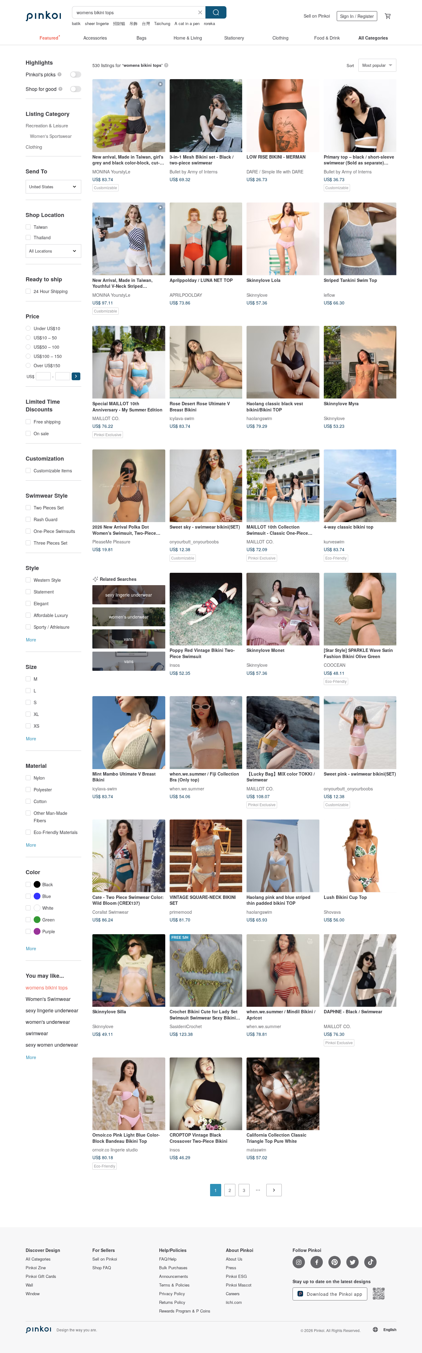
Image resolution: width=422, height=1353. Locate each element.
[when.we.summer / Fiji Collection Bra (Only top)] (206, 732)
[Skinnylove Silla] (128, 970)
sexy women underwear (52, 1044)
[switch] (53, 74)
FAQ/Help (167, 1259)
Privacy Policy (172, 1293)
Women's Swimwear (48, 998)
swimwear (37, 1033)
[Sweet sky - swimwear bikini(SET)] (206, 485)
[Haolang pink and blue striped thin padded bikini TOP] (283, 855)
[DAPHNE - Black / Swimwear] (360, 970)
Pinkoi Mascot (238, 1285)
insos (175, 665)
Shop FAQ (101, 1268)
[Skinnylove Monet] (283, 609)
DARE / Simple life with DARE (275, 171)
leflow (329, 294)
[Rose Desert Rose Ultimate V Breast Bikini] (206, 362)
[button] (76, 376)
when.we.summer (187, 788)
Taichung (162, 23)
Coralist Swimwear (110, 911)
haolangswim (259, 418)
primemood (181, 911)
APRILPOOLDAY (186, 294)
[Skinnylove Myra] (360, 362)
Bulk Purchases (173, 1268)
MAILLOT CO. (106, 418)
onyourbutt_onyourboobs (194, 541)
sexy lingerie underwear (52, 1010)
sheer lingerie (97, 23)
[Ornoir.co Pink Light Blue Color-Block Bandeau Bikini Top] (128, 1093)
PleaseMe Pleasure (111, 541)
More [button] (31, 639)
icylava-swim (182, 418)
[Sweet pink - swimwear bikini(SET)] (360, 732)
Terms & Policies (174, 1285)
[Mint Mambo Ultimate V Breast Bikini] (128, 732)
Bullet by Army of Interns (193, 171)
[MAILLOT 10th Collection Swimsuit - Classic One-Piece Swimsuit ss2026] (283, 485)
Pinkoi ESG (236, 1276)
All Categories (38, 1259)
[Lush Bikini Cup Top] (360, 855)
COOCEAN (334, 665)
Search (215, 12)
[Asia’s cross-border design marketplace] (43, 16)
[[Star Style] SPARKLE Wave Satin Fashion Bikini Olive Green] (360, 609)
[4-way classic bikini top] (360, 485)
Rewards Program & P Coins (184, 1311)
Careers (233, 1293)
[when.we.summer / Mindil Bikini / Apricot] (283, 970)
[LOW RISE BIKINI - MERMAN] (283, 115)
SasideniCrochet (186, 1026)
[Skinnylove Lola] (283, 238)
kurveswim (334, 541)
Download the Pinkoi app (333, 1294)
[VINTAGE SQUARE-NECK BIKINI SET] (206, 855)
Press (231, 1268)
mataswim (256, 1150)
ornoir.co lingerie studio (115, 1150)
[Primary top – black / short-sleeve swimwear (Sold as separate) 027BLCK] (360, 115)
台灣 (146, 23)
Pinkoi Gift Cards (41, 1276)
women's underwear (48, 1021)
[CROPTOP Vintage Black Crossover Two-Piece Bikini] (206, 1093)
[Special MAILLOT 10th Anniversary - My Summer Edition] (128, 362)
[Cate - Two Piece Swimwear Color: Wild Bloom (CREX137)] (128, 855)
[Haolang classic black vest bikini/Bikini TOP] (283, 362)
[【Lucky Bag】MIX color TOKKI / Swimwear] (283, 732)
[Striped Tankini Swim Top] (360, 238)
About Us (234, 1259)
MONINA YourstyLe (111, 171)
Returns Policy (172, 1302)
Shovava (332, 911)
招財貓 (119, 23)
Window (33, 1293)
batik (76, 23)
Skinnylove (257, 294)
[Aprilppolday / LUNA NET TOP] (206, 238)
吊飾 (133, 23)
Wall (29, 1285)
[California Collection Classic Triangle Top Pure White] (283, 1093)
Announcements (173, 1276)
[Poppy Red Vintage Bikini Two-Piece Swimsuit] (206, 609)
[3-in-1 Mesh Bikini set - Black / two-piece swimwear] (206, 115)
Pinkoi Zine (36, 1268)
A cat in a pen (187, 23)
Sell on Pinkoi (317, 16)
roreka (209, 23)
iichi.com (234, 1302)
